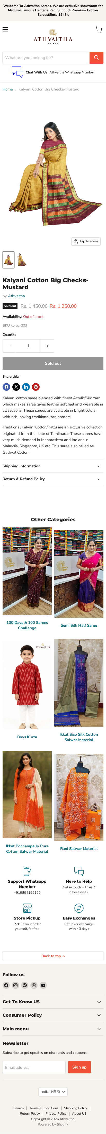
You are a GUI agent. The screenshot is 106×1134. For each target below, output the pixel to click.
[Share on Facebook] (6, 387)
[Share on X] (16, 387)
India (50, 1091)
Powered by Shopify (53, 1124)
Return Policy (30, 1113)
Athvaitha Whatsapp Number (71, 72)
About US (79, 1113)
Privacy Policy (56, 1113)
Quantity (9, 335)
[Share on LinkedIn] (26, 387)
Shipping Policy (75, 1108)
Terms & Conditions (43, 1108)
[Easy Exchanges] (79, 917)
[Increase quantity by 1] (47, 346)
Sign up (79, 1067)
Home (8, 89)
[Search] (96, 58)
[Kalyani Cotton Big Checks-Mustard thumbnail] (8, 260)
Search (18, 1108)
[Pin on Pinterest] (36, 387)
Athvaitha (16, 296)
